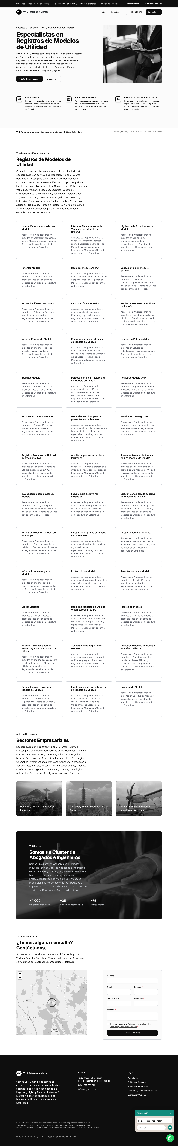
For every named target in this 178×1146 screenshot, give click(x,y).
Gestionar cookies (153, 3)
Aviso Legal (133, 1078)
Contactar (152, 12)
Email (110, 987)
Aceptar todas (133, 3)
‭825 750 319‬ (136, 12)
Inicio (104, 12)
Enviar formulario (132, 1033)
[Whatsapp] (170, 1138)
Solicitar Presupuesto (28, 79)
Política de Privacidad (137, 1024)
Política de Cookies (137, 1082)
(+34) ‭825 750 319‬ (86, 1085)
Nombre (111, 976)
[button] (52, 1002)
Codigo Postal (114, 998)
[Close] (170, 1113)
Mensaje (111, 1010)
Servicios (115, 12)
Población (139, 998)
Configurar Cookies (137, 1095)
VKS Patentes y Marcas (35, 11)
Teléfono (138, 987)
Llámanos (51, 79)
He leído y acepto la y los (130, 1025)
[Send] (170, 1127)
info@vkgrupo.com (87, 1089)
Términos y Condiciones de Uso (123, 1027)
